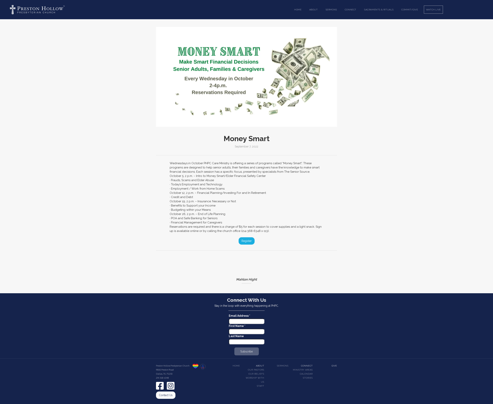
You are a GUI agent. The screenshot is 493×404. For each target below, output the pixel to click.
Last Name (236, 336)
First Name (237, 325)
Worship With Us (255, 380)
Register (246, 240)
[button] (313, 9)
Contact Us (166, 395)
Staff (260, 386)
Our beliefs (256, 374)
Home (297, 9)
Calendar (306, 374)
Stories (308, 378)
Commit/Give (409, 9)
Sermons (282, 366)
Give (334, 366)
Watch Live (433, 9)
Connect (307, 366)
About (260, 366)
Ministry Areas (303, 370)
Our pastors (256, 370)
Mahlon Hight (246, 279)
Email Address (239, 315)
